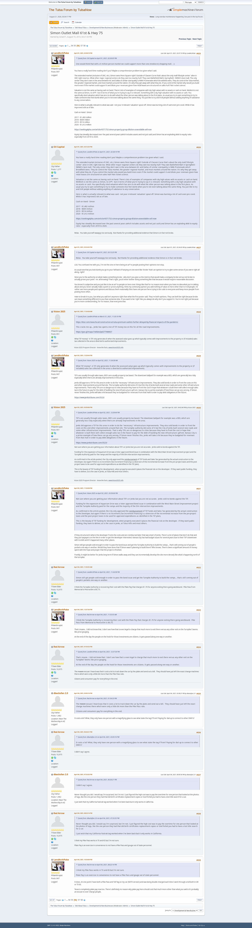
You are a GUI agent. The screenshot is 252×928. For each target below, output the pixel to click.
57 (82, 45)
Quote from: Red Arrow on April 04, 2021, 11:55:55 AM (97, 615)
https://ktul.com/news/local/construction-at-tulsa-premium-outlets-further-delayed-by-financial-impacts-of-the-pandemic (127, 322)
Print (200, 46)
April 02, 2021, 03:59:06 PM (83, 407)
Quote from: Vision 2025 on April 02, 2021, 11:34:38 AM (98, 360)
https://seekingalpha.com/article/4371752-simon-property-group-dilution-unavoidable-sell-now (112, 129)
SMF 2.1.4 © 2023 (53, 925)
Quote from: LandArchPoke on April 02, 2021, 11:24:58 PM (99, 572)
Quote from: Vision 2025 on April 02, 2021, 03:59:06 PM (98, 493)
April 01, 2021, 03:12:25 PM (83, 147)
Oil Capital (59, 146)
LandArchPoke (61, 53)
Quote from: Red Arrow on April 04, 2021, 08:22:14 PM (97, 865)
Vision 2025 (59, 311)
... (70, 45)
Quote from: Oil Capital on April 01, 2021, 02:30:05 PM (97, 58)
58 (84, 45)
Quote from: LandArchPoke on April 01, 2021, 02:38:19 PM (99, 152)
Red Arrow (59, 567)
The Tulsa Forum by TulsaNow (70, 10)
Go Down (53, 46)
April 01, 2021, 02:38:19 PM (83, 53)
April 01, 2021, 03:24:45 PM (83, 247)
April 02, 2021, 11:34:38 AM (83, 311)
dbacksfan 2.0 (61, 693)
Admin (125, 28)
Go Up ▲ (202, 925)
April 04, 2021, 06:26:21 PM (83, 732)
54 (72, 45)
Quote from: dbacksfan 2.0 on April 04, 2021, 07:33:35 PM (98, 818)
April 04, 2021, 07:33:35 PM (83, 774)
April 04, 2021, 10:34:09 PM (83, 860)
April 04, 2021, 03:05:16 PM (83, 693)
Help (182, 925)
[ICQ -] (52, 172)
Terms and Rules (191, 925)
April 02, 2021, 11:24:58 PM (83, 488)
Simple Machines (65, 925)
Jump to (168, 910)
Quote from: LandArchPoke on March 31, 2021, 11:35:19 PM (99, 316)
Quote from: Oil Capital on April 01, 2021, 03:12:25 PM (97, 252)
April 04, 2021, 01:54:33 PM (83, 647)
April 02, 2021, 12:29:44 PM (83, 355)
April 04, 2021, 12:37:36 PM (83, 609)
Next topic (197, 39)
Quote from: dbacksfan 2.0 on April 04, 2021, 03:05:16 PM (98, 737)
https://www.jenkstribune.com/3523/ (89, 397)
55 (75, 45)
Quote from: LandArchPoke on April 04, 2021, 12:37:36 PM (99, 652)
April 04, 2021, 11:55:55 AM (83, 567)
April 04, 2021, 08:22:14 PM (83, 813)
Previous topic (185, 39)
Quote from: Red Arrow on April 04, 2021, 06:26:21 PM (97, 780)
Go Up (52, 900)
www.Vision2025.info (115, 347)
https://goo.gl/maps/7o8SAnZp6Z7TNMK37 (94, 332)
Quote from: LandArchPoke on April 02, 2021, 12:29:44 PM (99, 412)
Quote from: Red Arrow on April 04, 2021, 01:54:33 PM (97, 698)
